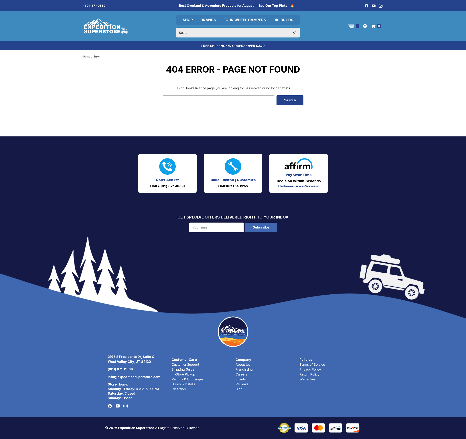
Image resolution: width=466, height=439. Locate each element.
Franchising (244, 369)
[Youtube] (374, 6)
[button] (353, 26)
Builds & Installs (183, 384)
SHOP (188, 20)
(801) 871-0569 (94, 5)
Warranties (307, 379)
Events (241, 379)
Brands (208, 20)
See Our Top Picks (273, 5)
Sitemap (193, 428)
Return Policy (309, 374)
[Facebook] (366, 6)
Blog (239, 389)
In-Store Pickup (183, 374)
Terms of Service (312, 364)
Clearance (179, 389)
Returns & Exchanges (188, 379)
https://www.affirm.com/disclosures (298, 186)
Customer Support (185, 364)
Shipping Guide (183, 369)
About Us (243, 364)
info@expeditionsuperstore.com (134, 377)
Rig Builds (283, 20)
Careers (241, 374)
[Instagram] (381, 6)
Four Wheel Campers (245, 20)
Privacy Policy (310, 369)
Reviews (242, 384)
